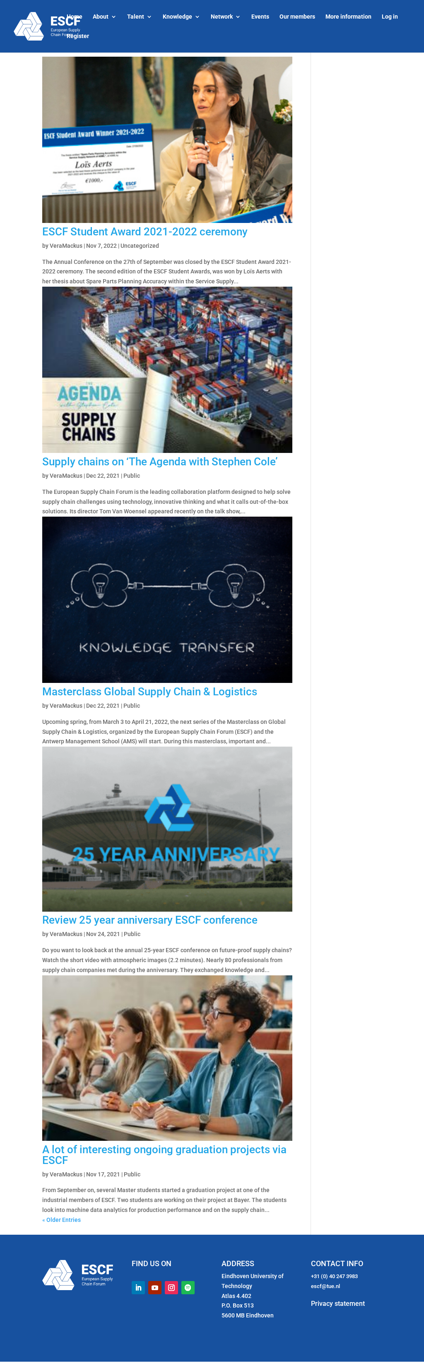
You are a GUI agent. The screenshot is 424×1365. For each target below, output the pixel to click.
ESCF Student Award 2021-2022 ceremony (145, 231)
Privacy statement (338, 1304)
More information (348, 17)
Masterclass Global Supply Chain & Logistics (149, 691)
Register (78, 36)
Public (131, 475)
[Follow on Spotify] (188, 1287)
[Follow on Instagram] (171, 1287)
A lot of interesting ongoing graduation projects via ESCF (164, 1154)
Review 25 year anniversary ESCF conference (150, 920)
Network (222, 17)
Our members (297, 17)
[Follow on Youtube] (154, 1287)
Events (260, 17)
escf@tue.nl (325, 1286)
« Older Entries (61, 1220)
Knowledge (177, 17)
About (100, 17)
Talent (135, 17)
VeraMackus (66, 245)
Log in (390, 17)
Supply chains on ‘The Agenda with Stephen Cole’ (160, 461)
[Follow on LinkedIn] (138, 1287)
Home (74, 17)
